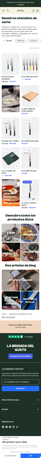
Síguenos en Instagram (20, 356)
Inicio (4, 314)
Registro (20, 388)
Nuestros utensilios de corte (20, 314)
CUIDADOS (33, 41)
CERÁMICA (20, 41)
